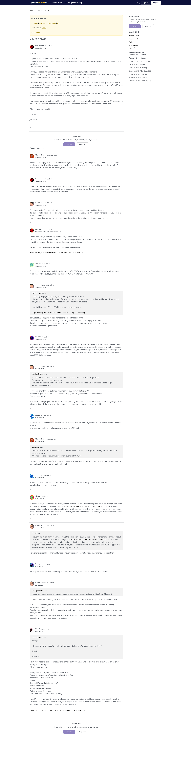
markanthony (37, 374)
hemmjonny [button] (39, 46)
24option (52, 23)
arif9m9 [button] (38, 264)
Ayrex (59, 23)
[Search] (138, 3)
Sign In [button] (69, 144)
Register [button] (82, 144)
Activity (131, 42)
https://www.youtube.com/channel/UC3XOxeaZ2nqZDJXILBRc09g (56, 252)
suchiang (35, 447)
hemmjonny (37, 293)
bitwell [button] (37, 629)
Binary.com (43, 23)
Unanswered (145, 45)
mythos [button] (38, 337)
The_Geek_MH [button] (40, 155)
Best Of (132, 48)
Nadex (44, 28)
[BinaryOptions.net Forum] (39, 2)
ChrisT (34, 533)
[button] (32, 47)
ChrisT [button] (37, 496)
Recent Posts (134, 39)
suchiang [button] (38, 415)
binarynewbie (37, 590)
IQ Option (34, 23)
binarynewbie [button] (40, 564)
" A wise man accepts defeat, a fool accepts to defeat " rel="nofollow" (58, 710)
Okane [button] (37, 203)
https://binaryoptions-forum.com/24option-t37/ (83, 506)
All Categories (134, 36)
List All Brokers (36, 32)
